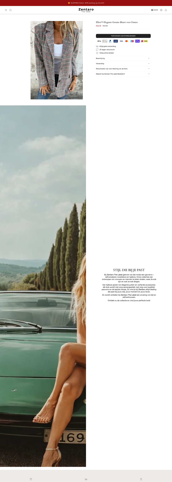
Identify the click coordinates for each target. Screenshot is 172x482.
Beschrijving (100, 58)
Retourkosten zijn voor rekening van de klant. (112, 69)
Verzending (100, 63)
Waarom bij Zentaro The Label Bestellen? (110, 74)
